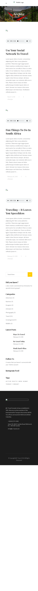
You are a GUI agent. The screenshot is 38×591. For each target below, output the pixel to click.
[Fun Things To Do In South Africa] (19, 116)
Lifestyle (10, 99)
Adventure (9, 298)
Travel (8, 316)
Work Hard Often (19, 348)
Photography (10, 312)
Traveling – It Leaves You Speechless (18, 211)
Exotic (15, 381)
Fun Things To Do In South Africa (18, 131)
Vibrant (16, 384)
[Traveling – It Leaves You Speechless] (19, 196)
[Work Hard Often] (8, 349)
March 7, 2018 (11, 97)
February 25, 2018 (12, 256)
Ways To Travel (19, 334)
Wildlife (8, 323)
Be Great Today (19, 341)
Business (8, 301)
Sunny (25, 381)
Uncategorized (10, 320)
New (20, 381)
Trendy (9, 384)
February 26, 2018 (12, 176)
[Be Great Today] (8, 342)
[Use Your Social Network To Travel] (19, 37)
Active (8, 381)
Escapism (8, 305)
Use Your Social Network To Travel (17, 51)
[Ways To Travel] (8, 335)
